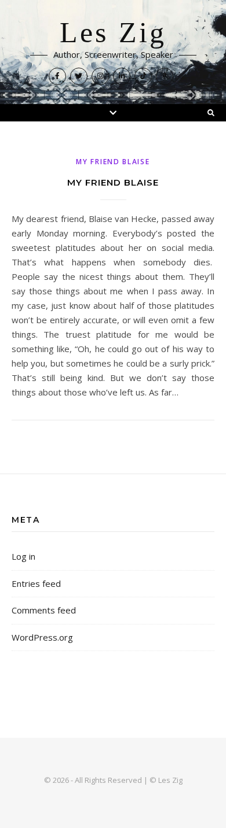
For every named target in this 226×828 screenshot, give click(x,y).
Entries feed (36, 583)
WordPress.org (42, 637)
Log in (23, 556)
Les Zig (113, 33)
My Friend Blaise (113, 162)
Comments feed (44, 610)
